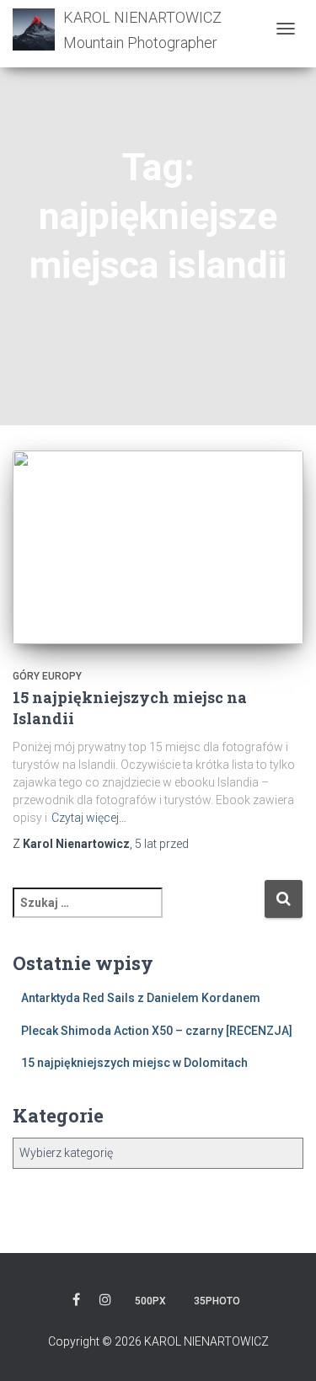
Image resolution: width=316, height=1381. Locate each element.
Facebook (76, 1302)
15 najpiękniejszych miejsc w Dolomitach (134, 1062)
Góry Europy (47, 676)
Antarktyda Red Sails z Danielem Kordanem (140, 998)
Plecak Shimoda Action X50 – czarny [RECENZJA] (156, 1030)
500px (150, 1301)
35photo (217, 1301)
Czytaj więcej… (88, 817)
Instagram (105, 1302)
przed (162, 843)
